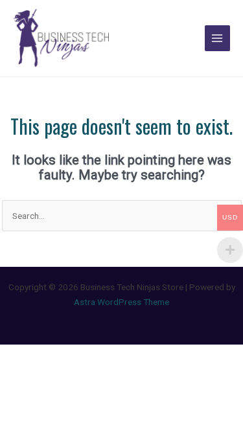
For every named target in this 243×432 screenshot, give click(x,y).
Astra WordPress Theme (121, 302)
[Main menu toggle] (217, 38)
